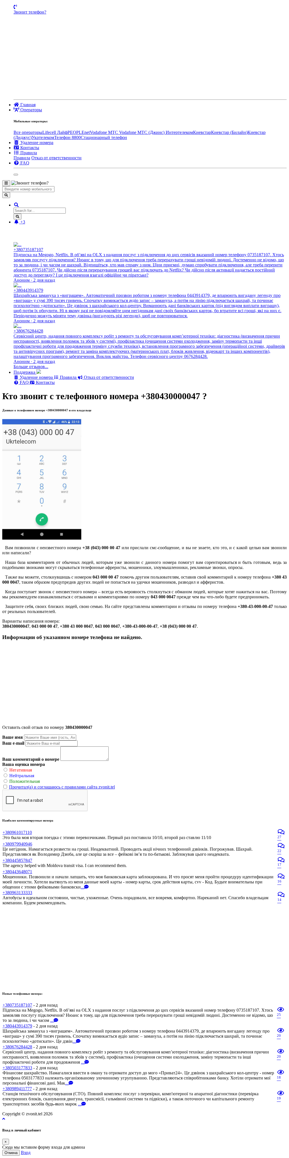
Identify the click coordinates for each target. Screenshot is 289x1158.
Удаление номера (36, 377)
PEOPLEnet (78, 132)
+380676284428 (17, 1046)
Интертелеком (179, 132)
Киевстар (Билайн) (229, 132)
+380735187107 (17, 1005)
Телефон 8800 (67, 137)
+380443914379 (17, 1026)
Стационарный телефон (104, 137)
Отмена (11, 1153)
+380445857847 (17, 860)
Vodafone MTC (104, 132)
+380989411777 (17, 1088)
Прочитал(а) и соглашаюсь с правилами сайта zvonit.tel (62, 787)
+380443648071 (17, 871)
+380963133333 (17, 892)
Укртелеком (43, 137)
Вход (25, 1152)
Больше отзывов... (31, 366)
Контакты (45, 382)
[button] (16, 205)
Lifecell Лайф (54, 132)
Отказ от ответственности (56, 157)
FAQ (24, 382)
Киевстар (202, 132)
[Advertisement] (150, 57)
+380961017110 (17, 832)
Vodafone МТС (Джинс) (142, 132)
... (82, 887)
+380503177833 (17, 1067)
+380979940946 (17, 844)
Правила (22, 157)
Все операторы (28, 132)
